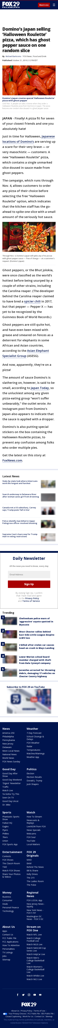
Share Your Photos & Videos (11, 875)
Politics (31, 769)
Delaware (7, 747)
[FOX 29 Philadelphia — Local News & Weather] (11, 4)
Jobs (4, 956)
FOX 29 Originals (33, 853)
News (6, 728)
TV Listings (7, 952)
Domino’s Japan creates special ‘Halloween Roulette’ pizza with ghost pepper (28, 99)
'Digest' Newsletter (11, 783)
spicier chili (32, 301)
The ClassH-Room (11, 863)
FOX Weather (33, 742)
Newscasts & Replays (33, 821)
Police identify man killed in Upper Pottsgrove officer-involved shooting (19, 522)
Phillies (5, 833)
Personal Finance (10, 907)
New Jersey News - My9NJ (36, 905)
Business (6, 896)
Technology (8, 911)
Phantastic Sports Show (10, 818)
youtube (34, 994)
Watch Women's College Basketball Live (35, 969)
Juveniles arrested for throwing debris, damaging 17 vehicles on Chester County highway (37, 673)
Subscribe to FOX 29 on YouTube (26, 687)
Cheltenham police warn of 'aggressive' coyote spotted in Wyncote (36, 621)
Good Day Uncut (10, 801)
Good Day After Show (10, 775)
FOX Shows (7, 859)
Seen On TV (8, 797)
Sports (6, 812)
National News (9, 754)
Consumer (7, 900)
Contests (6, 856)
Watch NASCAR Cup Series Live (36, 949)
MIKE (29, 859)
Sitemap (6, 959)
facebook (17, 994)
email (40, 994)
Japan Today (40, 388)
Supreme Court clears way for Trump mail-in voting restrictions (19, 535)
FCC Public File (9, 938)
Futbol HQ (7, 822)
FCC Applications (10, 941)
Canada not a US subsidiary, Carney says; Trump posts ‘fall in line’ (19, 508)
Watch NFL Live (34, 934)
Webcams (31, 833)
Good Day (8, 769)
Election (30, 773)
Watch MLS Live (34, 979)
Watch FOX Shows (11, 870)
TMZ (4, 867)
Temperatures (33, 749)
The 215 (31, 877)
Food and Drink (39, 56)
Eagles (5, 826)
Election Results (34, 777)
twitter (23, 994)
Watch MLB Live (34, 944)
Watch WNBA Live (35, 975)
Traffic (5, 786)
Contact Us (7, 934)
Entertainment (12, 852)
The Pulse (31, 884)
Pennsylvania (8, 740)
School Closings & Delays (35, 738)
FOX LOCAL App (34, 900)
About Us (8, 927)
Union (5, 840)
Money (6, 892)
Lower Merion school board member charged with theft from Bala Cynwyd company (35, 659)
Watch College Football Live (33, 939)
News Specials (33, 830)
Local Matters (33, 844)
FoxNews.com (12, 460)
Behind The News (35, 867)
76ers (5, 837)
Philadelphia (8, 736)
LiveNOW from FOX (36, 826)
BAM (29, 863)
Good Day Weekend (12, 779)
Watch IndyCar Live (36, 954)
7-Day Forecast (34, 732)
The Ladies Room (35, 881)
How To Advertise (11, 945)
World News (8, 758)
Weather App (33, 757)
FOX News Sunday (11, 761)
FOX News (27, 56)
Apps (4, 931)
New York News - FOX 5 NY (35, 911)
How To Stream (34, 816)
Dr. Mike (6, 804)
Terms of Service (31, 601)
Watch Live (44, 5)
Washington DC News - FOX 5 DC (35, 917)
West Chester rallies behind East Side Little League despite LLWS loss (36, 634)
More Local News (10, 750)
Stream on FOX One (34, 928)
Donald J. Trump (34, 780)
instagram (29, 994)
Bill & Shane (32, 870)
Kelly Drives (32, 874)
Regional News (32, 894)
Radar (29, 746)
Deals (5, 903)
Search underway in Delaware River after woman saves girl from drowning (20, 495)
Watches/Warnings (36, 753)
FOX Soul (31, 837)
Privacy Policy (32, 598)
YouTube (31, 840)
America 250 (8, 732)
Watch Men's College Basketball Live (35, 960)
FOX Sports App (10, 844)
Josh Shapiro (33, 784)
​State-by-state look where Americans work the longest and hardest (19, 482)
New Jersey (7, 743)
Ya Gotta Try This (10, 794)
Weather (32, 728)
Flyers (5, 830)
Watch (31, 812)
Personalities (8, 948)
